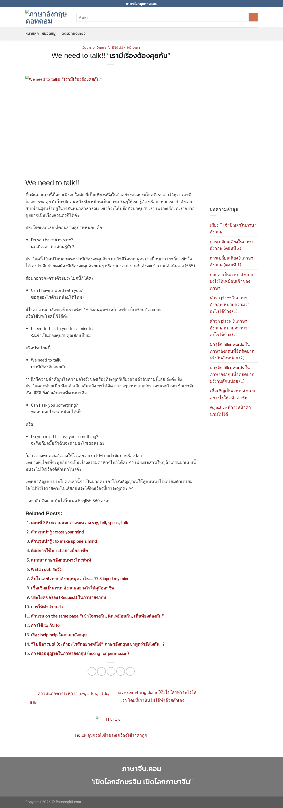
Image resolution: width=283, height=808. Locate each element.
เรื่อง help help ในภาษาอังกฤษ (59, 634)
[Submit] (253, 17)
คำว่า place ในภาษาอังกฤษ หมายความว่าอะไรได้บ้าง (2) (230, 327)
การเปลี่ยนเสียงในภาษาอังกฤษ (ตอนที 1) (231, 261)
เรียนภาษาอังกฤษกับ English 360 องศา (111, 47)
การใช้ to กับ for (46, 625)
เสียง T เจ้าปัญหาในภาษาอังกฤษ (233, 228)
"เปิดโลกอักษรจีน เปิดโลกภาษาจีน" (141, 781)
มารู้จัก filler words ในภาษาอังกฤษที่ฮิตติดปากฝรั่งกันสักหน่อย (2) (232, 350)
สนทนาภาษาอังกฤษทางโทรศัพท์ (61, 559)
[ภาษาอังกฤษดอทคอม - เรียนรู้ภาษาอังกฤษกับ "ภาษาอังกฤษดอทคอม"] (47, 17)
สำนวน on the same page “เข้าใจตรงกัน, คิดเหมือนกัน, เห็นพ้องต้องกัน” (97, 615)
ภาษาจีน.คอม (141, 768)
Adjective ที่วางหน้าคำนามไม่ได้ (230, 410)
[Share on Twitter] (101, 671)
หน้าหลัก (32, 33)
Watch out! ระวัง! (47, 569)
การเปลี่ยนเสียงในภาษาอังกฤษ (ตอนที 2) (231, 245)
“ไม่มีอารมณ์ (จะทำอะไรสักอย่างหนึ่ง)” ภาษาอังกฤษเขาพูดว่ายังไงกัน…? (97, 643)
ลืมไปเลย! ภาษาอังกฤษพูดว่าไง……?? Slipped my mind (80, 578)
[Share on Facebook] (92, 671)
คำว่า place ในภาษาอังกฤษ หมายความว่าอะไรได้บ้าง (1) (230, 304)
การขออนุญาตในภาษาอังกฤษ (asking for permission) (80, 653)
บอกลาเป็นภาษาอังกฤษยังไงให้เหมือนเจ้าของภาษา (231, 280)
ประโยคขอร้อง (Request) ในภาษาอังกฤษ (68, 597)
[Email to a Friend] (111, 671)
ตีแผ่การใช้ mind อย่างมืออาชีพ (59, 550)
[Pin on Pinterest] (120, 671)
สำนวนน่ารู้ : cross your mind (57, 531)
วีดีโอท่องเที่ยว (74, 33)
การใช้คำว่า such (47, 606)
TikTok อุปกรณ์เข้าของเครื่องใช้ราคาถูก (110, 735)
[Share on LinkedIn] (130, 671)
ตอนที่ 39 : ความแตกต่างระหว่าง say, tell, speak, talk (79, 522)
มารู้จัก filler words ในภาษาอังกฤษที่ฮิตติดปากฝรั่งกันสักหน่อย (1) (232, 373)
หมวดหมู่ (48, 33)
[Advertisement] (234, 126)
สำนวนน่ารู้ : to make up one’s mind (64, 541)
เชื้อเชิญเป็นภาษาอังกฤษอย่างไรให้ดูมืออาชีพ (72, 587)
